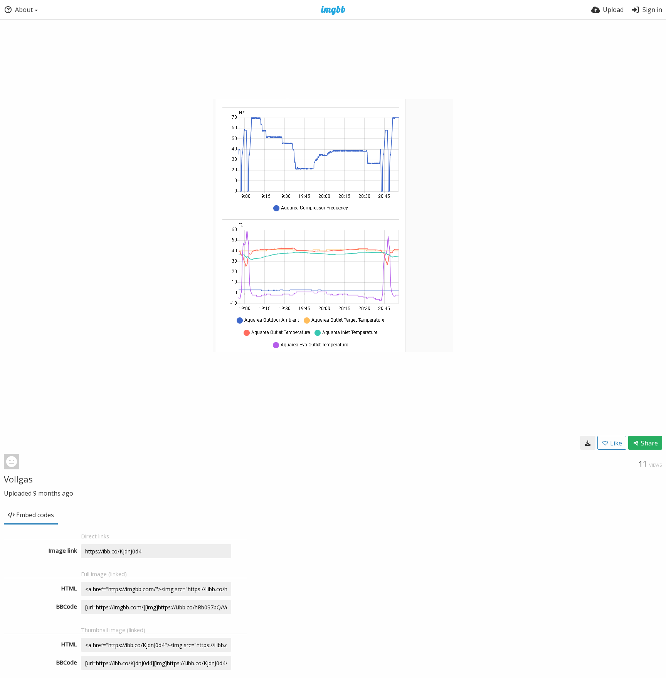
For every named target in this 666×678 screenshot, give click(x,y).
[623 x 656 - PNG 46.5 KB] (587, 443)
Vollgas (18, 479)
